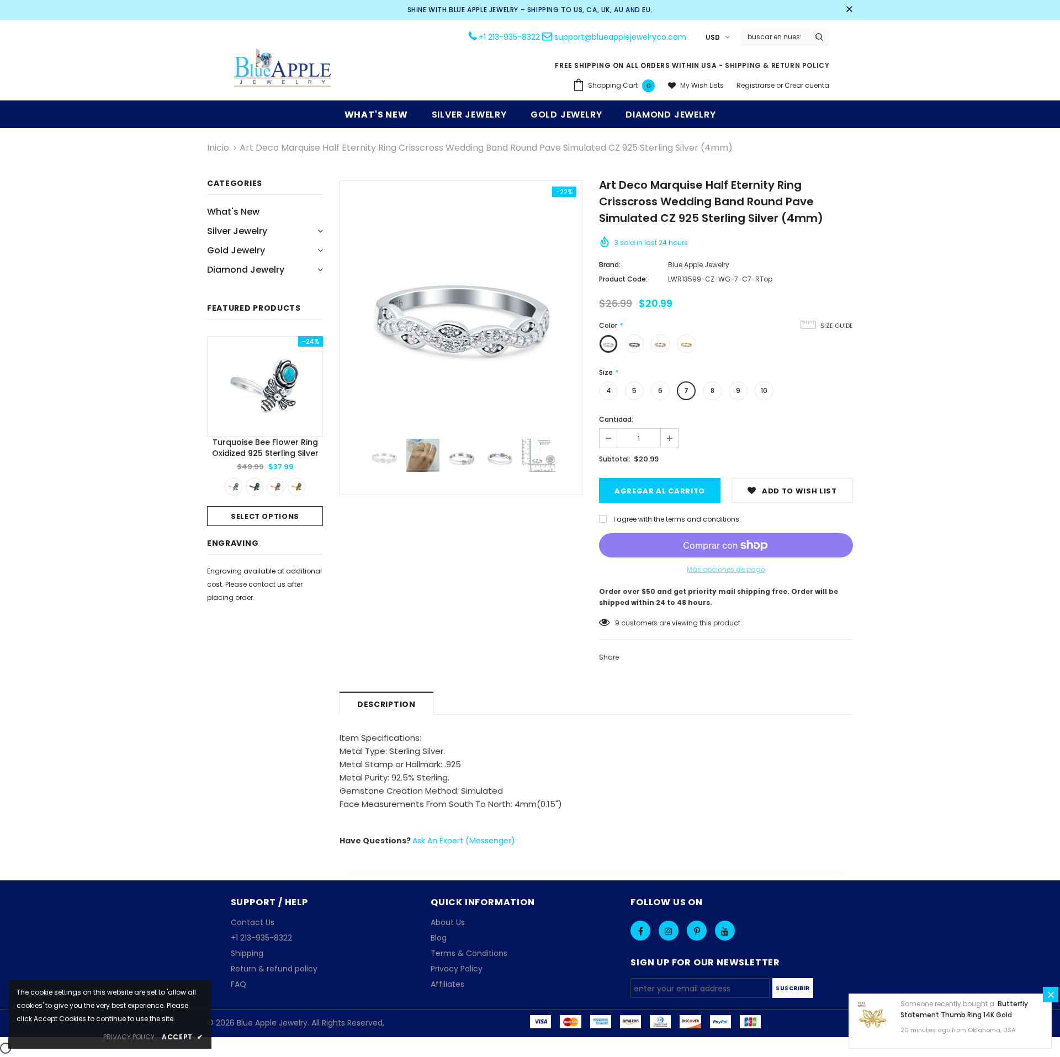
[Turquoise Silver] (233, 487)
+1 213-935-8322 (509, 37)
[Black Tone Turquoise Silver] (254, 487)
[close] (849, 9)
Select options (265, 516)
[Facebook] (640, 931)
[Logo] (283, 68)
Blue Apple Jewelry (698, 264)
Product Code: (623, 279)
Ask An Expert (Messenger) (463, 840)
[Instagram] (669, 931)
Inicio (218, 147)
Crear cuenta (807, 85)
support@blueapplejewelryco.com (620, 37)
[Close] (1050, 994)
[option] (265, 431)
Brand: (610, 264)
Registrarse (756, 85)
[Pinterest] (697, 931)
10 (764, 390)
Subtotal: (614, 459)
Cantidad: (616, 419)
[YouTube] (725, 931)
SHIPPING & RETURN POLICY (777, 65)
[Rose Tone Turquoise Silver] (275, 487)
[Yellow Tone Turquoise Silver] (296, 487)
